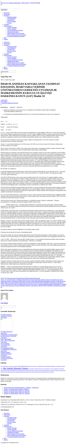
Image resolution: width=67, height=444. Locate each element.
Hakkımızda (7, 14)
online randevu (25, 3)
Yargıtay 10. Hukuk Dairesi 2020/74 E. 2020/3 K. (17, 392)
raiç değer (36, 370)
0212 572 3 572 (5, 3)
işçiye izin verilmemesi (54, 368)
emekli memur (59, 366)
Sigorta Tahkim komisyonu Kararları (16, 35)
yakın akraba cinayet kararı (10, 371)
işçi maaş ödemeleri (45, 368)
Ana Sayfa (6, 12)
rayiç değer (51, 370)
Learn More (4, 317)
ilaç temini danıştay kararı (15, 368)
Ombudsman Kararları (13, 32)
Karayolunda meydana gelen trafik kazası (8, 370)
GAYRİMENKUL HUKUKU (9, 349)
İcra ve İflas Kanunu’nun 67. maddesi (46, 371)
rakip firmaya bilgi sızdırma (44, 370)
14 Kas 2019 (4, 100)
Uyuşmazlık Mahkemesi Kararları (16, 36)
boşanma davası (30, 366)
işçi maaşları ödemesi (38, 368)
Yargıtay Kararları (11, 29)
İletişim (6, 39)
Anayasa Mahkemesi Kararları (15, 30)
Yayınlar (9, 23)
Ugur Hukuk (4, 101)
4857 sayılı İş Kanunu (5, 366)
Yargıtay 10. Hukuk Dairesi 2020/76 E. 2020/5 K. (17, 390)
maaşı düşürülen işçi (20, 370)
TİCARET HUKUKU (7, 331)
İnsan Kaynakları (11, 21)
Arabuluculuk (10, 20)
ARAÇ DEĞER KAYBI (22, 366)
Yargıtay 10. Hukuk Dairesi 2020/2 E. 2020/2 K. (16, 389)
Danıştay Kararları (12, 27)
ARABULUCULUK (6, 316)
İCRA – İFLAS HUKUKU (8, 340)
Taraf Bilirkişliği (11, 18)
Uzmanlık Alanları (12, 17)
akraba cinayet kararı (13, 366)
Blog (5, 37)
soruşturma (3, 371)
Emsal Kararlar (8, 26)
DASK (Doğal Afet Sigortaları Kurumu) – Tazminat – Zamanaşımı (21, 387)
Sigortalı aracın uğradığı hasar (59, 370)
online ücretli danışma (14, 3)
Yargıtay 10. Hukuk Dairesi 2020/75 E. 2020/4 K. (17, 393)
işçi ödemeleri (61, 368)
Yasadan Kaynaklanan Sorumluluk (22, 371)
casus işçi (34, 366)
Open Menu (4, 9)
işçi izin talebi (31, 368)
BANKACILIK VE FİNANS (8, 336)
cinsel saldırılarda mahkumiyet (50, 366)
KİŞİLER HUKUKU (6, 354)
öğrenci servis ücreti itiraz (34, 371)
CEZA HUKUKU (5, 345)
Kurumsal (6, 15)
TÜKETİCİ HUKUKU (7, 358)
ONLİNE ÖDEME (35, 3)
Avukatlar (6, 24)
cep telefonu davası (40, 366)
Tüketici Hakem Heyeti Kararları (15, 33)
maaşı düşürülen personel (29, 370)
